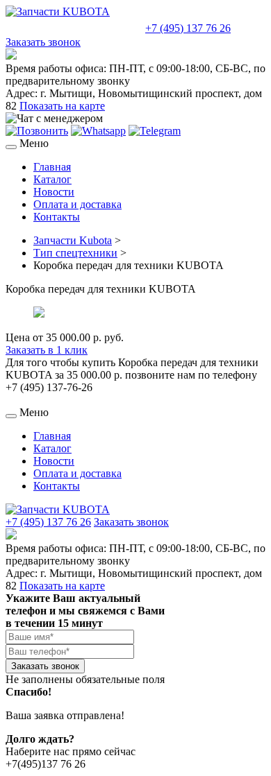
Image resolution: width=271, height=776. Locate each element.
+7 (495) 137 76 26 (188, 28)
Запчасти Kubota (72, 240)
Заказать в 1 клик (47, 350)
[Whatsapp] (98, 131)
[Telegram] (155, 131)
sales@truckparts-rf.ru (74, 26)
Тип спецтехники (75, 253)
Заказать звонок (43, 42)
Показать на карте (62, 106)
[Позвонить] (37, 131)
